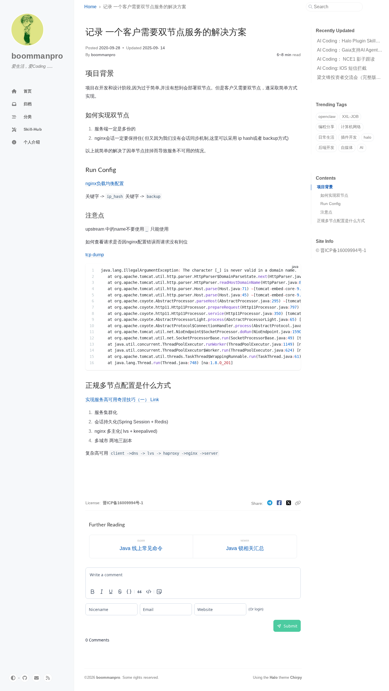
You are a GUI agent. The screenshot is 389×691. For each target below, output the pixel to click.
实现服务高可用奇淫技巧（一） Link (122, 399)
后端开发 (326, 147)
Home (90, 6)
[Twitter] (289, 503)
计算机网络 (351, 127)
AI (361, 147)
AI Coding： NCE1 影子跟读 (346, 59)
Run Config (330, 204)
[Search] (336, 7)
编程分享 (326, 127)
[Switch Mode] (13, 678)
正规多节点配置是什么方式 (341, 221)
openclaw (326, 116)
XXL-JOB (350, 116)
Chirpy (296, 677)
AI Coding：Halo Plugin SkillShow (352, 40)
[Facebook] (280, 503)
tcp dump (94, 254)
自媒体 (347, 147)
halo (367, 137)
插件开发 (349, 137)
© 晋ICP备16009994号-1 (341, 250)
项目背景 (325, 187)
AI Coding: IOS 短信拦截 (342, 68)
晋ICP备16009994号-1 (123, 503)
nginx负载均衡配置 (104, 183)
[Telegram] (271, 503)
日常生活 (326, 137)
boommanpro (37, 56)
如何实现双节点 (334, 195)
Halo (274, 677)
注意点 (326, 212)
